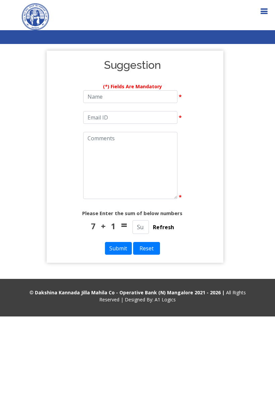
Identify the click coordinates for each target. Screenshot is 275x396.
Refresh (163, 227)
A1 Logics (165, 299)
